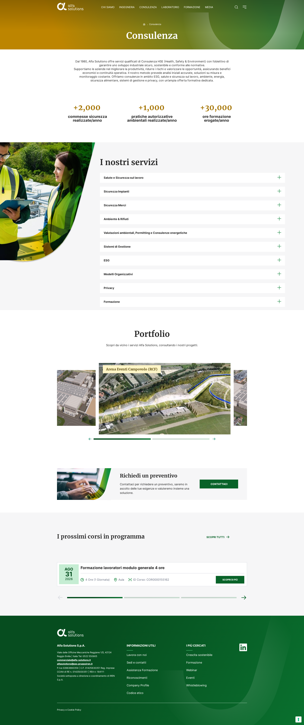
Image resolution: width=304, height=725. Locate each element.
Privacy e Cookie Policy (69, 709)
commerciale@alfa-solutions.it (74, 660)
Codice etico (135, 693)
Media (209, 7)
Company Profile (138, 685)
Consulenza (148, 7)
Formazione (192, 7)
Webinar (191, 670)
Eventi (190, 677)
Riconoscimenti (137, 677)
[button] (244, 7)
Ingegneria (127, 7)
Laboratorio (170, 7)
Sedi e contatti (136, 662)
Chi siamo (107, 7)
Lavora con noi (137, 655)
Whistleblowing (196, 685)
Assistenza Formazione (142, 670)
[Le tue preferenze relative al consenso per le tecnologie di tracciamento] (298, 719)
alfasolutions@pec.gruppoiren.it (74, 663)
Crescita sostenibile (199, 655)
